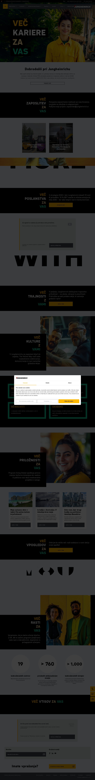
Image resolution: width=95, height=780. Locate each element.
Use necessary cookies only (26, 401)
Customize (46, 401)
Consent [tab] (25, 383)
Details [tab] (47, 383)
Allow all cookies (68, 401)
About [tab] (69, 383)
